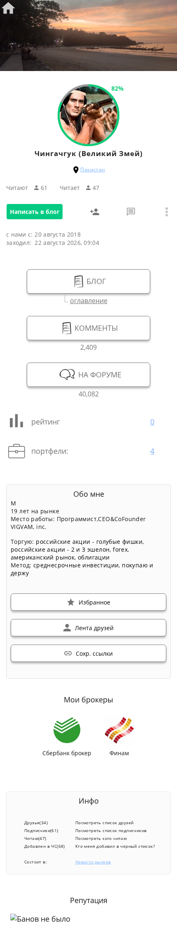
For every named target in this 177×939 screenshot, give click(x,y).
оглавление (88, 299)
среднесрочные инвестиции (76, 565)
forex (120, 549)
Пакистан (92, 169)
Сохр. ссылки (94, 653)
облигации (94, 557)
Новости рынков (93, 862)
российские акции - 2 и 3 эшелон (60, 549)
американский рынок (43, 557)
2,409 (88, 346)
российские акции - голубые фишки (89, 541)
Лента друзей (94, 628)
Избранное (94, 602)
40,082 (89, 393)
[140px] (88, 141)
